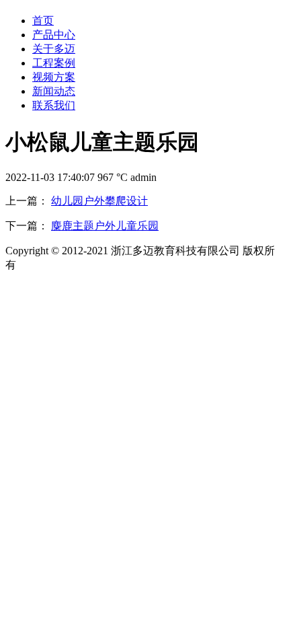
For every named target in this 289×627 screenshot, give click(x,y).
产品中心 (53, 34)
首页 (43, 20)
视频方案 (53, 77)
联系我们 (53, 105)
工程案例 (53, 63)
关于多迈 (53, 48)
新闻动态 (53, 91)
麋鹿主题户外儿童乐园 (105, 225)
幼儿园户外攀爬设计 (99, 201)
